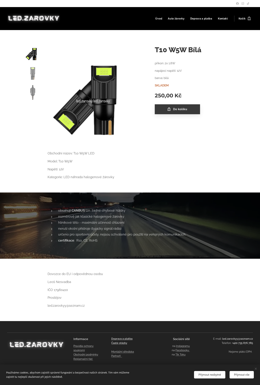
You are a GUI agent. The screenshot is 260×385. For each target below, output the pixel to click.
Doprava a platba (121, 338)
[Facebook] (237, 4)
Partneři (116, 356)
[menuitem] (159, 18)
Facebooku (182, 350)
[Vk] (243, 4)
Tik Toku (180, 354)
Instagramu (183, 346)
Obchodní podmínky (85, 354)
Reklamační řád (83, 359)
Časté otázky (119, 343)
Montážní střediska (122, 351)
